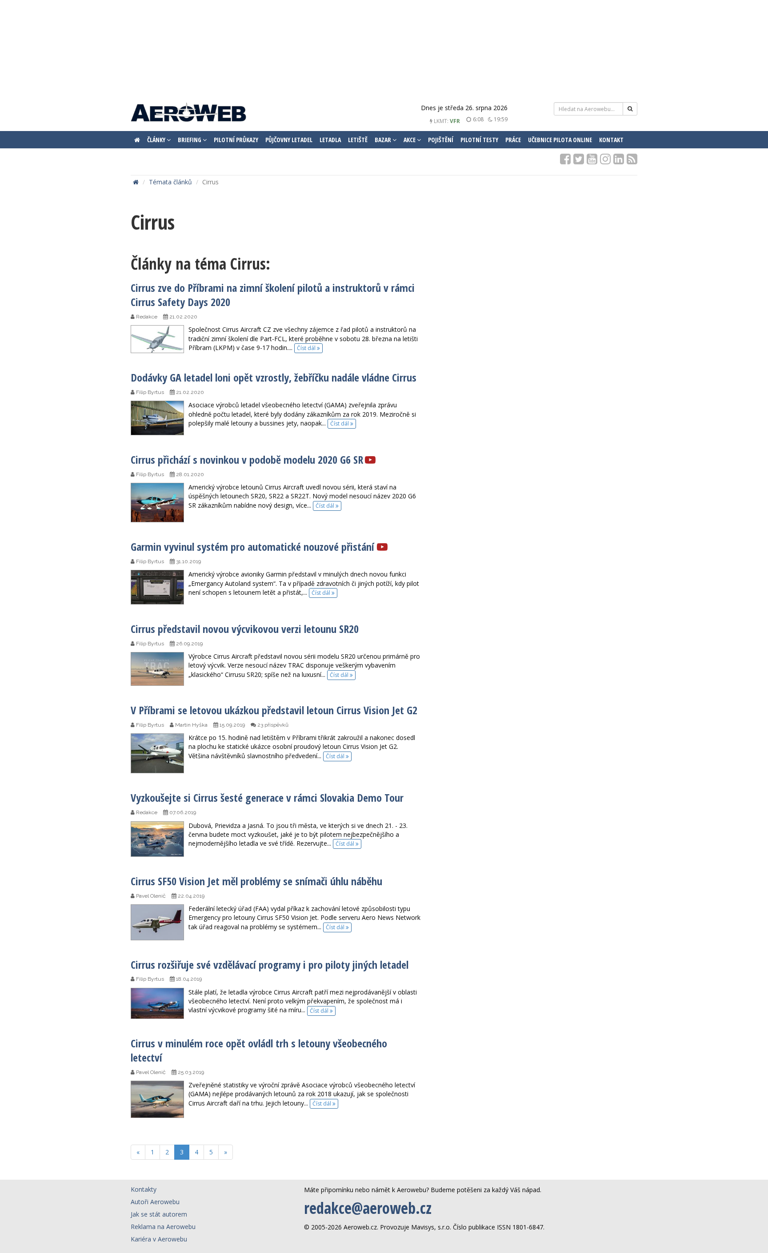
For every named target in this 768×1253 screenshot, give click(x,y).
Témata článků (170, 182)
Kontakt (611, 139)
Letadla (330, 139)
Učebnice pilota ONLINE (560, 139)
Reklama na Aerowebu (163, 1226)
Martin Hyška (191, 725)
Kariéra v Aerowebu (159, 1239)
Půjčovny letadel (288, 139)
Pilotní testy (479, 139)
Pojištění (440, 139)
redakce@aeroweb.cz (368, 1207)
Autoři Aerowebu (155, 1201)
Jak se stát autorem (159, 1214)
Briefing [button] (190, 139)
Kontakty (143, 1189)
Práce (513, 139)
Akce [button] (410, 139)
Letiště (358, 139)
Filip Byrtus (149, 392)
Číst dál (307, 348)
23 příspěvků (272, 725)
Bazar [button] (383, 139)
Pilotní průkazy (236, 139)
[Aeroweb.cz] (188, 113)
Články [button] (157, 139)
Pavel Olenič (150, 896)
